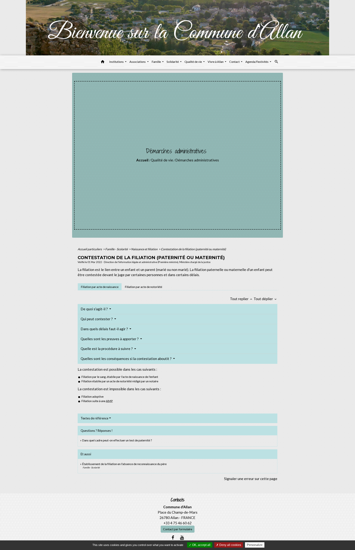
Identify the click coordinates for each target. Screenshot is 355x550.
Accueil (142, 160)
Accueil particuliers (90, 249)
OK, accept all (200, 544)
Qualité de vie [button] (193, 61)
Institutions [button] (116, 61)
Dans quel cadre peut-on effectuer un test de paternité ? (117, 440)
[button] (102, 62)
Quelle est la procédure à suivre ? (107, 348)
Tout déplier (265, 299)
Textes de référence (94, 418)
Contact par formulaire (177, 529)
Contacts (178, 500)
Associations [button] (137, 61)
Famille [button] (156, 61)
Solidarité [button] (173, 61)
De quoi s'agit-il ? (94, 309)
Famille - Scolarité (116, 249)
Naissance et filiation (144, 249)
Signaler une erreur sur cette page (250, 478)
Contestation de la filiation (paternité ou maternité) (193, 249)
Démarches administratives (197, 160)
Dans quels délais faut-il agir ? (105, 329)
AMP (109, 401)
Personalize (255, 544)
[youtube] (182, 537)
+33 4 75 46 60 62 (177, 523)
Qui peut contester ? (97, 319)
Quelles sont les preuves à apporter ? (110, 339)
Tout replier (241, 299)
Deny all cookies (230, 544)
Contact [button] (234, 61)
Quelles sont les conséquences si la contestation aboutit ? (126, 358)
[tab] (100, 286)
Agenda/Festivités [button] (257, 61)
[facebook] (173, 537)
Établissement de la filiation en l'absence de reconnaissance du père (124, 464)
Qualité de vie (162, 160)
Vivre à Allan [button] (216, 61)
